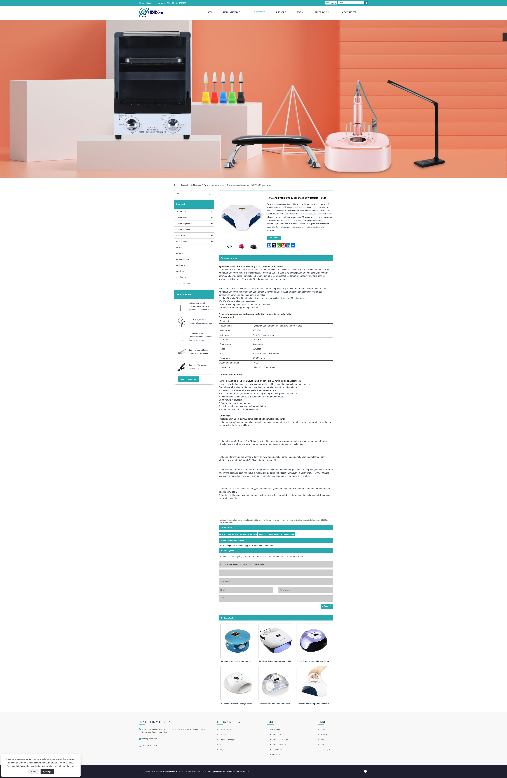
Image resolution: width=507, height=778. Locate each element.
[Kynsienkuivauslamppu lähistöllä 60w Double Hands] (230, 247)
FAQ (221, 749)
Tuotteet (258, 12)
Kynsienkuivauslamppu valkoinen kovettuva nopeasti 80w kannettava (315, 704)
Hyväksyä (47, 771)
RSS (322, 739)
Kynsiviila (179, 253)
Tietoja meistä (230, 12)
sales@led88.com (149, 3)
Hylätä (33, 771)
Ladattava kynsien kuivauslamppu (234, 545)
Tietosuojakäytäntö (66, 766)
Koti (210, 12)
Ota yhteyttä (349, 12)
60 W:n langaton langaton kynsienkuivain (238, 534)
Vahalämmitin (181, 247)
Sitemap (323, 734)
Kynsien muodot (182, 259)
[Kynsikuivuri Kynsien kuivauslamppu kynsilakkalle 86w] (276, 682)
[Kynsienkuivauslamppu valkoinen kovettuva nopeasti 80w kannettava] (314, 682)
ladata (299, 12)
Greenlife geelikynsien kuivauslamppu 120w (315, 661)
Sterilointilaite (181, 241)
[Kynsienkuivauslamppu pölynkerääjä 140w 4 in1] (276, 640)
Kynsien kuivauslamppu (214, 185)
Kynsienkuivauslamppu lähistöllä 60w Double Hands (249, 185)
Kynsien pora (181, 218)
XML (322, 744)
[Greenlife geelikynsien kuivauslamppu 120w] (314, 640)
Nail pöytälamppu (183, 283)
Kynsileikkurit (181, 271)
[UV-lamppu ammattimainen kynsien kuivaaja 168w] (238, 640)
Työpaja (222, 734)
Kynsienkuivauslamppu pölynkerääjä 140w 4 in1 (277, 661)
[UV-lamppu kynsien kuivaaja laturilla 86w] (238, 682)
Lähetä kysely (321, 12)
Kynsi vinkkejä (181, 235)
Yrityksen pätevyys (227, 739)
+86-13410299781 (178, 3)
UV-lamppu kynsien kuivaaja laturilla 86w (238, 704)
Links (322, 729)
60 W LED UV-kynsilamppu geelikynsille (276, 534)
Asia (221, 744)
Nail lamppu (196, 185)
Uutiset (280, 12)
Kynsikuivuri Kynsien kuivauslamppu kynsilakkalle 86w (277, 704)
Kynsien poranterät (184, 229)
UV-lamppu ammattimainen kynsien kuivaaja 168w (238, 661)
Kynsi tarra (180, 265)
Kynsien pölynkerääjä (185, 224)
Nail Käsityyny (181, 277)
